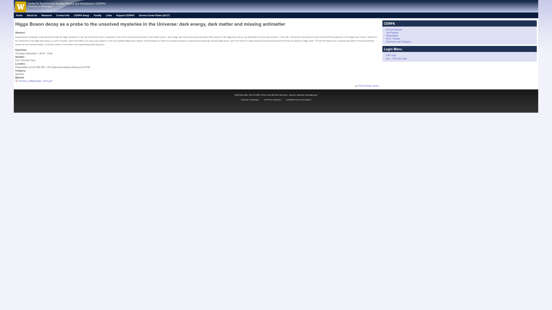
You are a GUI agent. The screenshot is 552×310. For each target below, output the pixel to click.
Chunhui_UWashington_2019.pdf (35, 81)
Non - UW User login (396, 58)
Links (109, 15)
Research (46, 15)
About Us (32, 15)
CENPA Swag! (81, 15)
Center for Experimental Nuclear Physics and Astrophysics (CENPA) (67, 3)
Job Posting (392, 32)
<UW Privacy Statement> (275, 99)
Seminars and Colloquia (398, 41)
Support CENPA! (125, 15)
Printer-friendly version (368, 85)
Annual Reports (394, 29)
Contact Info (63, 15)
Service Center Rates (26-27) (154, 15)
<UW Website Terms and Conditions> (299, 99)
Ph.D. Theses (393, 38)
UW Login (391, 55)
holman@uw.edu (311, 95)
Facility (97, 15)
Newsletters (392, 35)
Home (19, 15)
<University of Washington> (252, 99)
